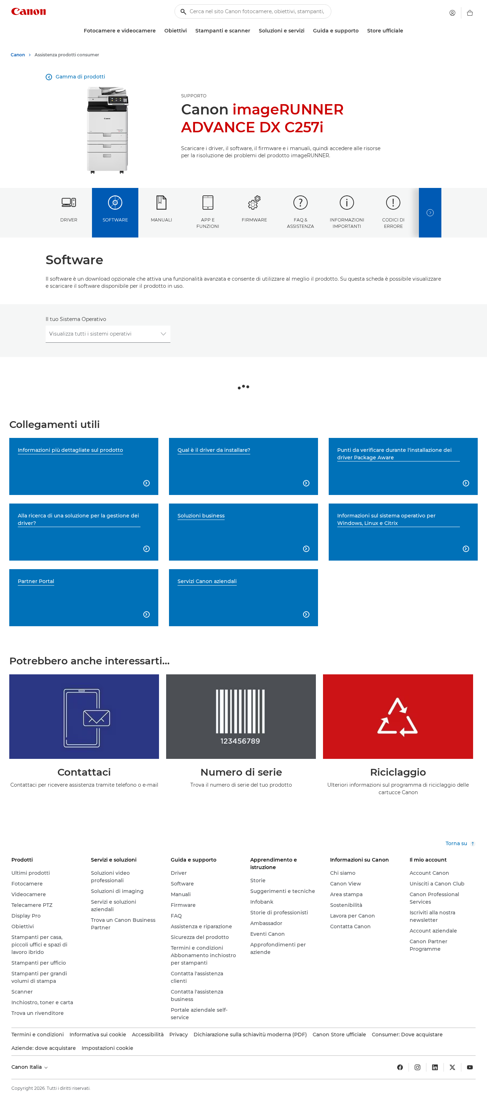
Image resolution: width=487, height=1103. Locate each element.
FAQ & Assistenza (300, 223)
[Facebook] (400, 1067)
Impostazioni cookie (107, 1048)
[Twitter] (452, 1067)
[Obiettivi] (190, 31)
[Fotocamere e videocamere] (159, 31)
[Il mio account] (452, 13)
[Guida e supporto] (361, 31)
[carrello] (470, 13)
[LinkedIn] (435, 1067)
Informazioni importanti (347, 223)
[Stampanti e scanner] (253, 31)
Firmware (254, 220)
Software (115, 220)
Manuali (161, 220)
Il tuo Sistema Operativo (76, 319)
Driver (68, 220)
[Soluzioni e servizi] (307, 31)
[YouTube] (470, 1067)
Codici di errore (393, 223)
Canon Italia (27, 1067)
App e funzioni (207, 223)
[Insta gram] (417, 1067)
